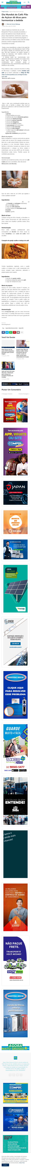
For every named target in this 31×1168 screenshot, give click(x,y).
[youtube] (17, 1075)
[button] (2, 2)
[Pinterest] (14, 332)
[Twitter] (7, 332)
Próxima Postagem (23, 394)
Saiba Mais (22, 1163)
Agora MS (21, 328)
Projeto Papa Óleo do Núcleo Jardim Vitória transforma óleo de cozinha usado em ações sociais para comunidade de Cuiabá (22, 353)
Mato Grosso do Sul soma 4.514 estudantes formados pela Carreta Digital (8, 352)
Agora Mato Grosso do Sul (16, 11)
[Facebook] (3, 332)
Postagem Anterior (7, 394)
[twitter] (13, 1075)
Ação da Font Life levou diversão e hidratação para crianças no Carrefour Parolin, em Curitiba (8, 374)
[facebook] (10, 1075)
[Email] (18, 332)
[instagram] (21, 1075)
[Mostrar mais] (22, 332)
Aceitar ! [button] (5, 1165)
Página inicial (5, 11)
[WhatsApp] (10, 332)
